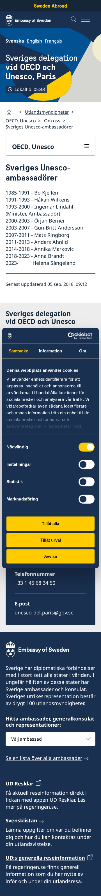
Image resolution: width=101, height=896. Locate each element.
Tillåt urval (50, 540)
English (34, 41)
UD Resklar (19, 783)
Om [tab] (82, 350)
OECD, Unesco (21, 121)
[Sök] (74, 19)
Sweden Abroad (50, 6)
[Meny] (88, 19)
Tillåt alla (50, 523)
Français (53, 41)
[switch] (87, 464)
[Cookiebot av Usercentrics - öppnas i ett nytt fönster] (71, 336)
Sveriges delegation (42, 67)
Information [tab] (50, 350)
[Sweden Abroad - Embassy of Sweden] (34, 20)
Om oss (52, 121)
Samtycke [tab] (18, 350)
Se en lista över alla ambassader (44, 758)
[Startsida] (11, 112)
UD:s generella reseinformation (45, 857)
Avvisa (50, 556)
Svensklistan (21, 820)
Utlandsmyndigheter (47, 112)
